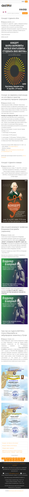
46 (16, 458)
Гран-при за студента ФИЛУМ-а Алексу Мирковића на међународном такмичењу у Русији (14, 333)
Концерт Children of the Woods (9, 445)
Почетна (6, 463)
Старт (3, 458)
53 (10, 460)
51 (5, 460)
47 (18, 458)
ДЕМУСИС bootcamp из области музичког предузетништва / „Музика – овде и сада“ (12, 451)
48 (21, 458)
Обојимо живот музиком (8, 448)
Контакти (14, 465)
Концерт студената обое (10, 18)
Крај (22, 460)
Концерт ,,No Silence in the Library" (10, 443)
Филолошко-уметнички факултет (16, 490)
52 (8, 460)
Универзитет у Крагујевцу (19, 463)
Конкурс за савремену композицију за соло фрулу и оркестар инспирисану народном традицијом (14, 97)
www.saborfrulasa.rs (13, 146)
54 (13, 460)
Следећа (18, 460)
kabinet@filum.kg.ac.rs (14, 473)
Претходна (8, 458)
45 (13, 458)
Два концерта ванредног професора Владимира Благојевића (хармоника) (14, 229)
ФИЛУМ (10, 463)
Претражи (25, 13)
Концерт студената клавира (11, 163)
